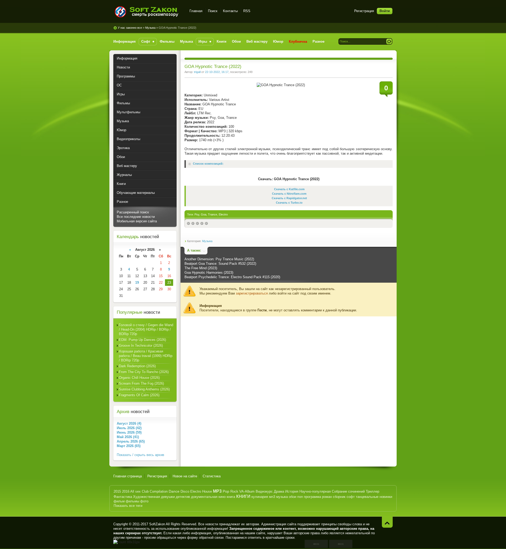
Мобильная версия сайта (137, 221)
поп (300, 497)
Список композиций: (208, 163)
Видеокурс (264, 491)
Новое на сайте (185, 476)
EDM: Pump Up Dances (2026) (142, 340)
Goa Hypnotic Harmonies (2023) (208, 272)
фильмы (132, 501)
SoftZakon (157, 524)
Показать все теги (128, 506)
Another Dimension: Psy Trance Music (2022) (219, 259)
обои (292, 497)
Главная (195, 11)
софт (351, 497)
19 (137, 283)
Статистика (212, 476)
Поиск (212, 11)
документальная (204, 497)
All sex (135, 491)
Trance (212, 214)
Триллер (372, 491)
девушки (168, 497)
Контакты (230, 11)
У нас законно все (130, 27)
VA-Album (247, 491)
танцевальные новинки (374, 497)
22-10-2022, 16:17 (216, 71)
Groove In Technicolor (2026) (141, 345)
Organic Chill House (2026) (139, 378)
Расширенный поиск (133, 212)
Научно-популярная (315, 491)
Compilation (159, 491)
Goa (203, 214)
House (207, 491)
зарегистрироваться (252, 293)
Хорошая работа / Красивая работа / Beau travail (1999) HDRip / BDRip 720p (145, 355)
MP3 (217, 491)
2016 (125, 491)
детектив (183, 497)
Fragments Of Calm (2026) (139, 395)
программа (312, 497)
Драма (279, 491)
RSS (246, 11)
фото (144, 501)
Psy (196, 214)
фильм (119, 501)
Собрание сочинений (348, 491)
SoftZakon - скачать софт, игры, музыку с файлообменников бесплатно (148, 11)
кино (222, 497)
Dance (174, 491)
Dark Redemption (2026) (137, 366)
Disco (185, 491)
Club (145, 491)
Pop (226, 491)
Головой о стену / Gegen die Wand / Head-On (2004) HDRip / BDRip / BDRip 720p (146, 329)
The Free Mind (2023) (200, 268)
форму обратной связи (205, 538)
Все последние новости (136, 217)
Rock (234, 491)
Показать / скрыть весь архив (140, 455)
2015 (117, 491)
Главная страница (127, 476)
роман (327, 497)
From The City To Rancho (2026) (144, 372)
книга (231, 497)
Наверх (387, 522)
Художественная (146, 497)
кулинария (259, 497)
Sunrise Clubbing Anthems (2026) (144, 389)
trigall (197, 71)
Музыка (150, 27)
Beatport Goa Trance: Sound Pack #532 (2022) (220, 264)
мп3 (272, 497)
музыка (282, 497)
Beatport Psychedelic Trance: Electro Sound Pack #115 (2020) (232, 277)
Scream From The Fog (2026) (141, 383)
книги (243, 496)
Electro (223, 214)
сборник (339, 497)
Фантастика (123, 497)
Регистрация (364, 11)
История (291, 491)
